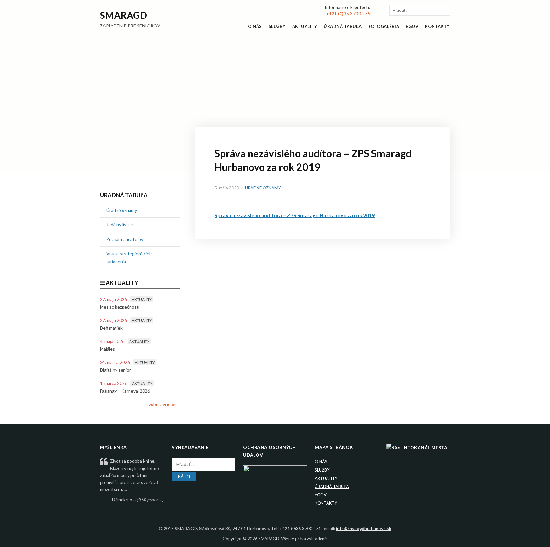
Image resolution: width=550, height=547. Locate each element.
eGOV (321, 494)
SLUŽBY (277, 26)
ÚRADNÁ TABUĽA (343, 26)
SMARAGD (123, 15)
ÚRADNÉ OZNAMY (263, 187)
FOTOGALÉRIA (384, 26)
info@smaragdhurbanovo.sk (363, 528)
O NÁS (255, 26)
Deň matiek (111, 327)
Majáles (107, 349)
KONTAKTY (437, 26)
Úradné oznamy (121, 210)
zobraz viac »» (162, 404)
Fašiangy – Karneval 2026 (125, 391)
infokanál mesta (425, 447)
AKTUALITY (304, 26)
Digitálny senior (115, 370)
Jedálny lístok (119, 224)
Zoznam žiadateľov (124, 239)
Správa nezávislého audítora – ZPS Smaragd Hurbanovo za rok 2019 (295, 215)
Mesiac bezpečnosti (119, 306)
